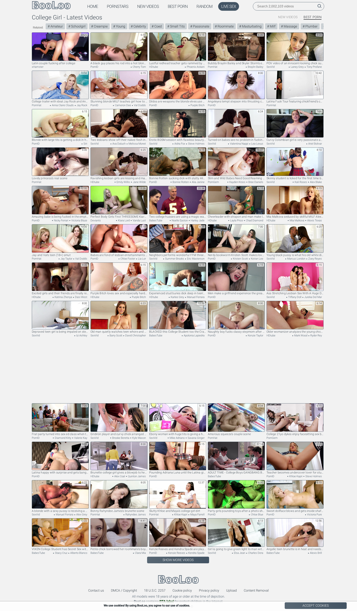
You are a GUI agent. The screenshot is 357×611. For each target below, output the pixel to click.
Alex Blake (315, 182)
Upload (231, 590)
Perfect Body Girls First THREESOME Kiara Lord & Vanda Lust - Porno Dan (119, 216)
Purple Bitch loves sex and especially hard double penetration (119, 293)
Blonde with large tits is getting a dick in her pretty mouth (60, 139)
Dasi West (80, 297)
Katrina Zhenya (63, 297)
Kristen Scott (240, 258)
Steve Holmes (196, 143)
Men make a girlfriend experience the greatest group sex (236, 293)
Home (92, 6)
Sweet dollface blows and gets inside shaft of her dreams (295, 511)
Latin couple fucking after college (53, 63)
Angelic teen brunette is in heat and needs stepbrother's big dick (295, 549)
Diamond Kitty (62, 438)
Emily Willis (123, 182)
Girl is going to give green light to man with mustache (236, 549)
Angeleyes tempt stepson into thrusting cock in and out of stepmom (236, 101)
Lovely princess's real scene (50, 178)
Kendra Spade (196, 553)
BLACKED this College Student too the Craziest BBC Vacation (177, 331)
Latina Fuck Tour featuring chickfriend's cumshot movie (295, 101)
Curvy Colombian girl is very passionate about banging (295, 139)
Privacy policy (209, 590)
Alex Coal (119, 476)
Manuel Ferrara (195, 297)
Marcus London (296, 258)
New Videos (148, 6)
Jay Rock (81, 105)
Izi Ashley (81, 335)
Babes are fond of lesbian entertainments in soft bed (119, 255)
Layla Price (236, 220)
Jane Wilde (139, 182)
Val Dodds (139, 105)
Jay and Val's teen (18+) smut (51, 255)
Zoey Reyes (315, 258)
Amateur (56, 26)
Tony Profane (314, 66)
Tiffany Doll (294, 297)
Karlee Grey (177, 297)
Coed (158, 26)
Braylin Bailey (255, 66)
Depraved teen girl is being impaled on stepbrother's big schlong (60, 331)
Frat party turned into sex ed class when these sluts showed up (60, 434)
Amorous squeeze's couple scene (229, 434)
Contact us (96, 590)
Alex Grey (81, 514)
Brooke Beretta (120, 438)
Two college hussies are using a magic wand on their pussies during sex (177, 216)
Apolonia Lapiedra (194, 335)
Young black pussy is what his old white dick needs (295, 255)
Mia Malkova (296, 220)
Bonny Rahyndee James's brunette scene (117, 511)
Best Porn (178, 6)
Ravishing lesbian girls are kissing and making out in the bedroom (119, 178)
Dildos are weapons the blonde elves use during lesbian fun (177, 101)
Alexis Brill (315, 553)
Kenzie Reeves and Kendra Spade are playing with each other (177, 549)
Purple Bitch (197, 105)
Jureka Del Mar (313, 297)
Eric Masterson (195, 258)
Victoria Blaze (79, 220)
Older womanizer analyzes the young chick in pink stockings (295, 331)
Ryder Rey (316, 335)
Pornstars (117, 6)
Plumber (311, 26)
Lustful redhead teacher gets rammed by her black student (177, 63)
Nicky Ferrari (60, 220)
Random (204, 6)
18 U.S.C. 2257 (154, 590)
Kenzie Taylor (255, 335)
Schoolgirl (78, 26)
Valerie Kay (80, 438)
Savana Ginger (196, 438)
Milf (272, 26)
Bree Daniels (255, 182)
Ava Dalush (119, 143)
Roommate (225, 26)
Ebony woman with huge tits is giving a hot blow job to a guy (177, 434)
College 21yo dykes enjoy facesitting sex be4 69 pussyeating (295, 434)
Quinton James (136, 476)
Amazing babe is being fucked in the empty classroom (60, 216)
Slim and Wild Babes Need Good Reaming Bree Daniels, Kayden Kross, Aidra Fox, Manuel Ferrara (236, 178)
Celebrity (139, 26)
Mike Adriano (177, 438)
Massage (290, 26)
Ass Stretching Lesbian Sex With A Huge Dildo (295, 293)
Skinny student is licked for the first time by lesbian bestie (295, 178)
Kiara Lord (123, 220)
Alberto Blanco (78, 553)
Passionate (200, 26)
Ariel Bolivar (315, 143)
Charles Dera (255, 553)
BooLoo (178, 579)
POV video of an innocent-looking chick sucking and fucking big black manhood (295, 63)
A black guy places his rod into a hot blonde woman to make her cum (119, 63)
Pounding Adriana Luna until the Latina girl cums (177, 472)
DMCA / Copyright (124, 590)
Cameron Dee (122, 105)
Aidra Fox (179, 143)
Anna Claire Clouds (62, 105)
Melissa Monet (137, 143)
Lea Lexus (257, 143)
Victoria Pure (314, 514)
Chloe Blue (256, 514)
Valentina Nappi (238, 143)
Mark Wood (300, 335)
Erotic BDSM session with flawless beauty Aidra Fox (177, 139)
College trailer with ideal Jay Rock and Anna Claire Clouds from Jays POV (60, 101)
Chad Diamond (254, 220)
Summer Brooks (174, 258)
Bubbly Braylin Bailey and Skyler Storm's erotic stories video (236, 63)
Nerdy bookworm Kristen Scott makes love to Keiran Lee (236, 255)
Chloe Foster (127, 258)
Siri (85, 143)
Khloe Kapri (295, 476)
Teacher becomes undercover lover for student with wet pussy (295, 472)
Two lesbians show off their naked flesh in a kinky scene (119, 139)
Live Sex (228, 6)
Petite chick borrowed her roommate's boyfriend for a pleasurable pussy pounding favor (119, 549)
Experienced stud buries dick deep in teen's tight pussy (177, 293)
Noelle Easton (179, 220)
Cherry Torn (139, 66)
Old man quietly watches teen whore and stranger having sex (119, 331)
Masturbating (251, 26)
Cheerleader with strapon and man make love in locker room (236, 216)
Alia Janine (198, 182)
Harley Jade (197, 220)
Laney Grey (297, 66)
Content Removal (256, 590)
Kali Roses (300, 182)
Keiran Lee (256, 258)
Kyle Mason (139, 438)
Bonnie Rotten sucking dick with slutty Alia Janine (177, 178)
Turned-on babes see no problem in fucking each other (236, 139)
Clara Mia (140, 553)
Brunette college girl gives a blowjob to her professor (119, 472)
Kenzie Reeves (176, 553)
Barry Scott (115, 335)
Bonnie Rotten (180, 182)
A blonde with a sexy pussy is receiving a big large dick (60, 511)
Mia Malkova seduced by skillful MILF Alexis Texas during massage (295, 216)
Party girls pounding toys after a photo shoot (236, 511)
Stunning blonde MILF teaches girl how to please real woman (119, 101)
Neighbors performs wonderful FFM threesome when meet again (177, 255)
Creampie (100, 26)
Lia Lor (141, 258)
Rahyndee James (135, 514)
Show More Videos (178, 560)
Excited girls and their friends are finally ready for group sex (60, 293)
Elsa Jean (239, 553)
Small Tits (177, 26)
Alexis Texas (314, 220)
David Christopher (135, 335)
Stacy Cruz (60, 553)
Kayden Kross (237, 182)
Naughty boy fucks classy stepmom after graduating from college (236, 331)
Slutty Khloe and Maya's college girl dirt (174, 511)
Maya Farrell (197, 514)
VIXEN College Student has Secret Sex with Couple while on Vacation (60, 549)
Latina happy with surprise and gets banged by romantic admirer (60, 472)
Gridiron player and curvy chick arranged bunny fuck (119, 434)
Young (120, 26)
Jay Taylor (66, 258)
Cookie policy (182, 590)
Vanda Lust (139, 220)
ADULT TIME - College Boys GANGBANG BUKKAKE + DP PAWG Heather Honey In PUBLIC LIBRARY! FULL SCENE (236, 472)
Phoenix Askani (195, 66)
